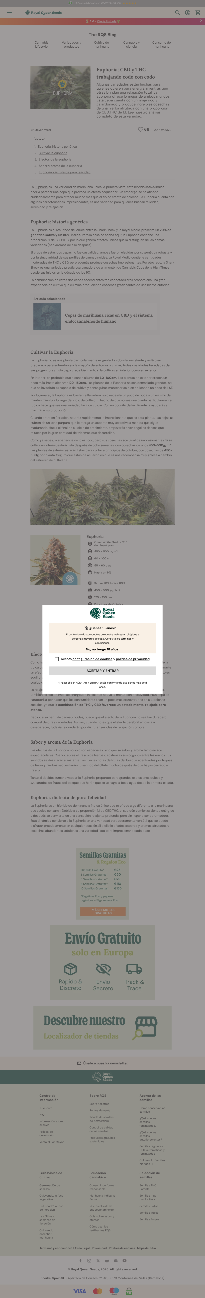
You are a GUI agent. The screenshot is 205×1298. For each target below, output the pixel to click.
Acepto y (105, 659)
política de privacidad (133, 659)
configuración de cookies (92, 659)
